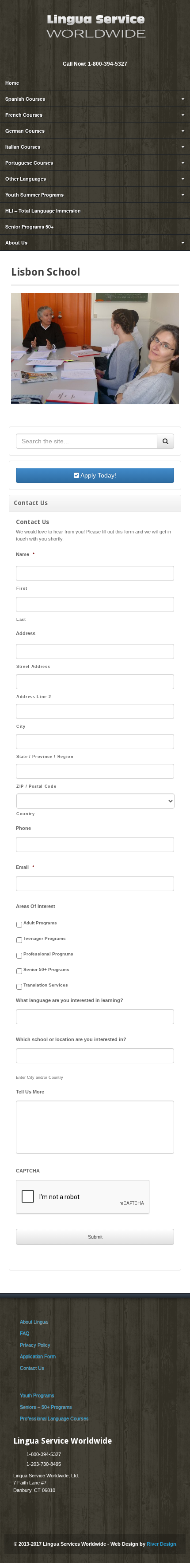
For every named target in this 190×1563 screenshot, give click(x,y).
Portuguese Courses (29, 162)
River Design (161, 1544)
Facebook (100, 52)
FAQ (25, 1333)
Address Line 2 (33, 697)
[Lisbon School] (95, 348)
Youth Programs (37, 1395)
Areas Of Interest (35, 906)
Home (12, 82)
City (21, 726)
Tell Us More (30, 1091)
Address (25, 633)
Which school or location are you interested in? (71, 1039)
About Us (16, 242)
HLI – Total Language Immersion (43, 210)
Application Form (38, 1356)
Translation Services (45, 985)
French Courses (23, 114)
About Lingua (34, 1321)
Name (25, 554)
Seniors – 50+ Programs (46, 1406)
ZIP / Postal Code (36, 786)
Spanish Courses (25, 98)
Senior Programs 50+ (29, 226)
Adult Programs (40, 922)
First (21, 588)
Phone (23, 828)
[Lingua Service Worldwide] (95, 25)
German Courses (25, 130)
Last (21, 619)
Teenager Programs (44, 938)
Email (88, 52)
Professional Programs (48, 953)
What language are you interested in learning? (69, 1000)
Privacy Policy (35, 1344)
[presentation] (83, 1197)
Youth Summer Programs (34, 194)
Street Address (33, 666)
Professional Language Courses (54, 1418)
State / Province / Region (45, 756)
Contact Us (32, 1367)
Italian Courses (22, 146)
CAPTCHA (28, 1170)
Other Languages (25, 178)
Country (25, 814)
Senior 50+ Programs (46, 969)
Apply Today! (97, 475)
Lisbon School (45, 272)
